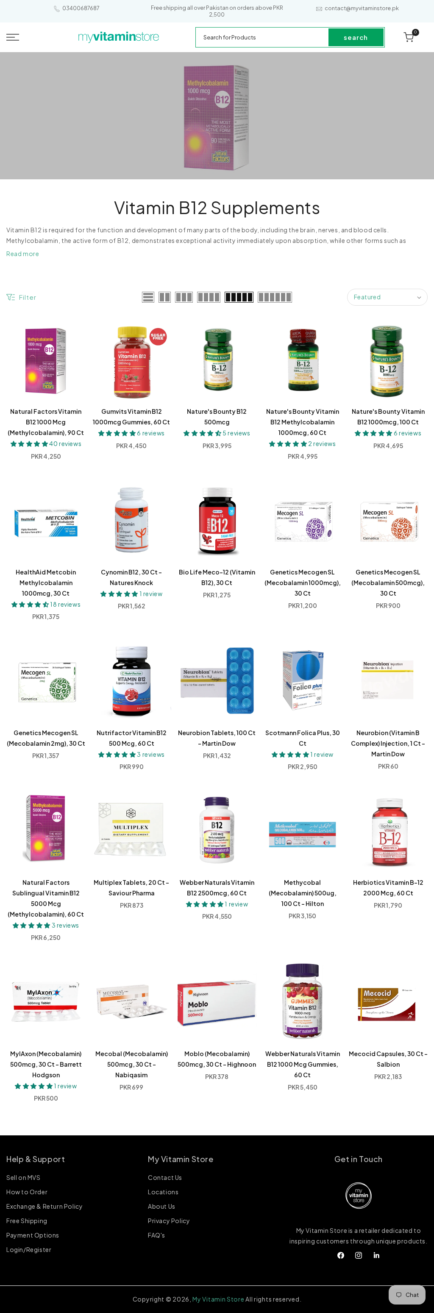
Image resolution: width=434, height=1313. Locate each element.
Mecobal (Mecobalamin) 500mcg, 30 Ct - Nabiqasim (131, 1064)
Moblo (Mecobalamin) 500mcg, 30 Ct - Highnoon (217, 1059)
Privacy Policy (169, 1220)
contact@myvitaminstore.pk (362, 8)
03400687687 (81, 8)
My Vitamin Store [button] (181, 1159)
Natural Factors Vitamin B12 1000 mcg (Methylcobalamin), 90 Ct (46, 421)
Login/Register (28, 1249)
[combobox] (262, 37)
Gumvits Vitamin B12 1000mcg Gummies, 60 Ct (131, 416)
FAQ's (156, 1235)
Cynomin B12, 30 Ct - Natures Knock (131, 577)
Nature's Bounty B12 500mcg (217, 416)
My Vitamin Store (218, 1299)
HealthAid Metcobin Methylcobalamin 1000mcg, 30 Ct (46, 582)
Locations (163, 1192)
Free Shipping (26, 1220)
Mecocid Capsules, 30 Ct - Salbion (388, 1059)
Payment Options (32, 1235)
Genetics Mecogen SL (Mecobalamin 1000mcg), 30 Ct (302, 582)
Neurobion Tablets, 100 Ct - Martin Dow (217, 738)
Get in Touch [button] (358, 1159)
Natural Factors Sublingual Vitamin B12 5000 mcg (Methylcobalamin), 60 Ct (46, 898)
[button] (27, 37)
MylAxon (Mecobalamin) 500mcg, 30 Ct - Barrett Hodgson (46, 1064)
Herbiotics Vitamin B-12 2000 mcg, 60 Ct (388, 887)
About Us (161, 1206)
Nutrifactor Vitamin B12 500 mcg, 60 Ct (132, 738)
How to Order (26, 1192)
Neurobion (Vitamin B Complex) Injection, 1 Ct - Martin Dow (388, 743)
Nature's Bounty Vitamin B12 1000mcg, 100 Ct (388, 416)
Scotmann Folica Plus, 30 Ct (302, 738)
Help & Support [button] (35, 1159)
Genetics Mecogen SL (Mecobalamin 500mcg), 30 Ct (388, 582)
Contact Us (165, 1177)
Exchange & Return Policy (44, 1206)
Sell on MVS (23, 1177)
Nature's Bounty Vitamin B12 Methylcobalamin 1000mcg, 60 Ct (302, 421)
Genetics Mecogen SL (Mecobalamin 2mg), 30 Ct (46, 738)
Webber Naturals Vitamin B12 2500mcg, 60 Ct (217, 887)
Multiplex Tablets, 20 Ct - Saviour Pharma (131, 887)
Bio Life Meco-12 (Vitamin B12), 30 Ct (217, 577)
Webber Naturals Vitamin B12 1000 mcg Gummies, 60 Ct (302, 1064)
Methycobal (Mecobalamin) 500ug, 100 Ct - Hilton (303, 892)
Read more (22, 253)
